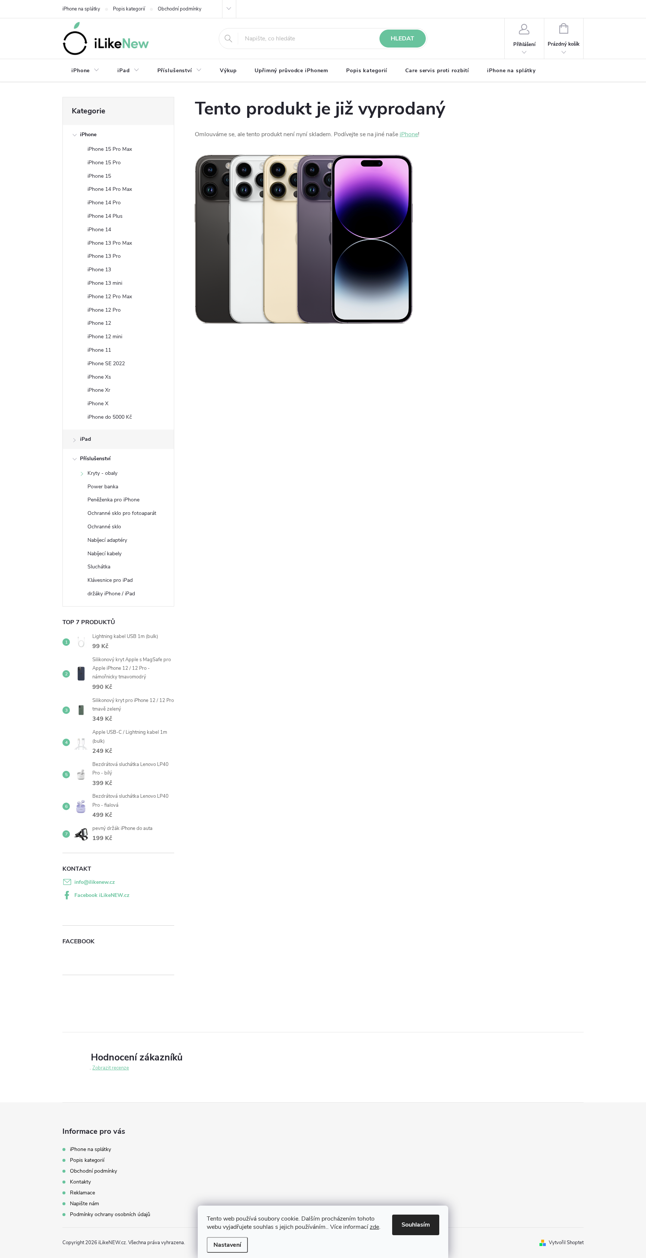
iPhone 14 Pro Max (109, 189)
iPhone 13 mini (104, 283)
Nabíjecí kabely (104, 553)
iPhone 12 (99, 323)
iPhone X (97, 403)
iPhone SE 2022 (106, 363)
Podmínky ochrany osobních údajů (110, 1214)
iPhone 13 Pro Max (109, 243)
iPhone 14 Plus (105, 216)
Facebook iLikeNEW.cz (101, 895)
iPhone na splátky (81, 9)
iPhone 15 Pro (104, 162)
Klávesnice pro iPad (110, 580)
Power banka (102, 486)
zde (374, 1227)
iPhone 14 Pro (104, 202)
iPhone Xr (98, 390)
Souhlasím (416, 1225)
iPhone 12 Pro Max (109, 296)
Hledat (402, 38)
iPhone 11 (99, 350)
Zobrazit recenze (110, 1068)
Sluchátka (98, 566)
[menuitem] (85, 70)
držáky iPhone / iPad (111, 593)
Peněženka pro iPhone (113, 499)
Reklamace (82, 1192)
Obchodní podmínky (180, 9)
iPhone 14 (99, 229)
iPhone (88, 134)
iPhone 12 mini (104, 336)
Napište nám (84, 1203)
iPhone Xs (99, 377)
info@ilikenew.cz (94, 882)
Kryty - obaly (102, 473)
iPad (85, 439)
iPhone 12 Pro (104, 310)
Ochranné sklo (104, 526)
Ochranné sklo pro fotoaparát (121, 513)
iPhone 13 (99, 269)
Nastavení (227, 1245)
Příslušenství (95, 458)
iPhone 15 (99, 176)
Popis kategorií (129, 9)
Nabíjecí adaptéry (107, 540)
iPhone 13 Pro (104, 256)
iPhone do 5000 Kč (109, 417)
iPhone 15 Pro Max (109, 149)
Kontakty (80, 1181)
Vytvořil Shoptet (566, 1242)
